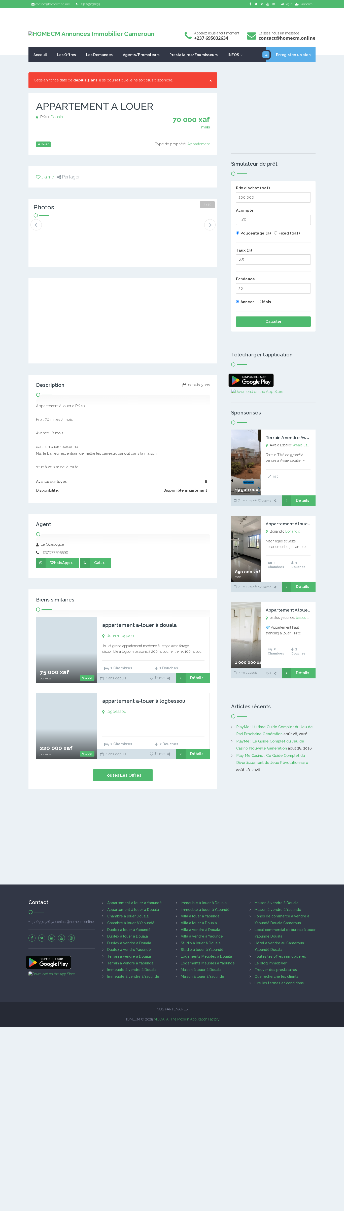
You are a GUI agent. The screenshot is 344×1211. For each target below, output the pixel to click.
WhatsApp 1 (61, 563)
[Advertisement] (172, 16)
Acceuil (40, 55)
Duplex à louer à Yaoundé (129, 930)
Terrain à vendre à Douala (129, 956)
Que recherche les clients (276, 976)
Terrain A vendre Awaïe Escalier (298, 437)
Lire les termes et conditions (279, 983)
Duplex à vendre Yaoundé (129, 950)
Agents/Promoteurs (141, 55)
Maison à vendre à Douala (276, 903)
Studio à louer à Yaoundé (202, 950)
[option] (50, 228)
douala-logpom (121, 635)
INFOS (233, 55)
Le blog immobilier (271, 963)
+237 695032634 (89, 4)
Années (247, 302)
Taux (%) (244, 250)
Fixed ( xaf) (289, 233)
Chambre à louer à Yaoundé (130, 923)
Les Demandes (99, 55)
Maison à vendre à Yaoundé (278, 910)
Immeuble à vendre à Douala (131, 970)
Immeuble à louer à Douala (204, 903)
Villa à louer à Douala (199, 923)
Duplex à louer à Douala (127, 936)
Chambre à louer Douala (128, 916)
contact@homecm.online (53, 4)
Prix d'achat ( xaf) (253, 188)
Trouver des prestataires (276, 970)
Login (288, 4)
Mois (266, 302)
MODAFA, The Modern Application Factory (187, 1019)
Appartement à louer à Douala (133, 910)
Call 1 (99, 563)
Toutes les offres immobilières (280, 956)
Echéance (245, 279)
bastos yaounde (308, 618)
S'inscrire (306, 4)
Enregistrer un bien (293, 55)
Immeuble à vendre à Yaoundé (133, 976)
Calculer (273, 321)
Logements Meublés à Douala (206, 956)
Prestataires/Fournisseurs (193, 55)
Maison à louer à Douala (201, 970)
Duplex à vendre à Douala (129, 943)
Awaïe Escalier (304, 445)
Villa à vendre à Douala (200, 930)
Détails (196, 678)
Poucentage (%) (255, 233)
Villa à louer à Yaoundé (200, 916)
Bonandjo (292, 531)
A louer (87, 677)
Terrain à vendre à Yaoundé (130, 963)
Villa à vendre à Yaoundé (202, 936)
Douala (57, 117)
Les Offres (66, 55)
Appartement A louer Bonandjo (298, 523)
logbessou (116, 711)
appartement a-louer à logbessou (143, 701)
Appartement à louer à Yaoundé (134, 903)
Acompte (245, 210)
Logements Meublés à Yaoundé (208, 963)
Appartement (198, 144)
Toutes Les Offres (123, 775)
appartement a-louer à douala (139, 625)
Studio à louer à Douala (201, 943)
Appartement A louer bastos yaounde (305, 610)
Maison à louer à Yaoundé (202, 976)
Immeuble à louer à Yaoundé (205, 910)
